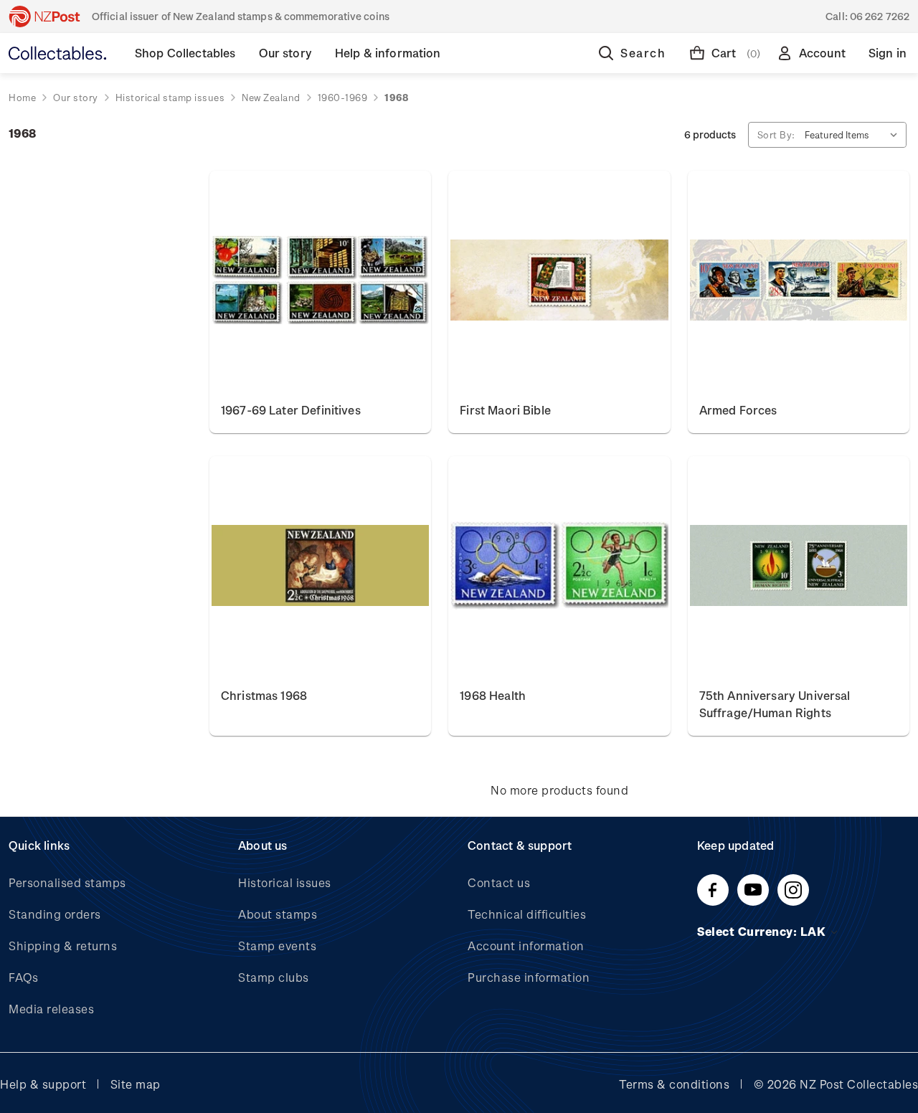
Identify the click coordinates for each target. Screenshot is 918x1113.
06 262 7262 (879, 16)
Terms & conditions (674, 1084)
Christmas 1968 (264, 695)
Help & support (43, 1084)
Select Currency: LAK (763, 931)
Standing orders (55, 914)
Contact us (499, 882)
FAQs (23, 977)
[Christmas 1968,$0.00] (320, 565)
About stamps (277, 914)
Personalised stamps (67, 882)
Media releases (51, 1008)
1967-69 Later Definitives (291, 410)
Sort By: (776, 134)
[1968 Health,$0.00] (559, 565)
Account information (526, 945)
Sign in (888, 53)
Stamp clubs (273, 977)
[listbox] (854, 135)
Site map (135, 1084)
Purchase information (529, 977)
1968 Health (493, 695)
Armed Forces (738, 410)
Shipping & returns (63, 945)
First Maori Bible (505, 410)
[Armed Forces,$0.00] (798, 280)
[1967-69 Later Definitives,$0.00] (320, 280)
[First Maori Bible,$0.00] (559, 280)
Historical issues (284, 882)
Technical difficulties (527, 914)
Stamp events (277, 945)
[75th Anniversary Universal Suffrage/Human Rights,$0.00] (798, 565)
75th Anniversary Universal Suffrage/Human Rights (775, 703)
